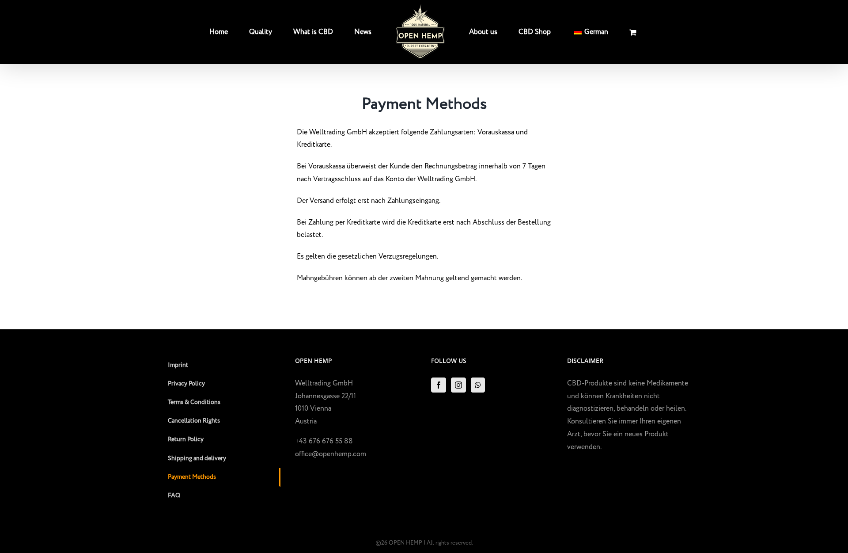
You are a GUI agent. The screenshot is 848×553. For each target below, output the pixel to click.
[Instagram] (458, 385)
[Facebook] (438, 385)
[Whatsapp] (478, 385)
